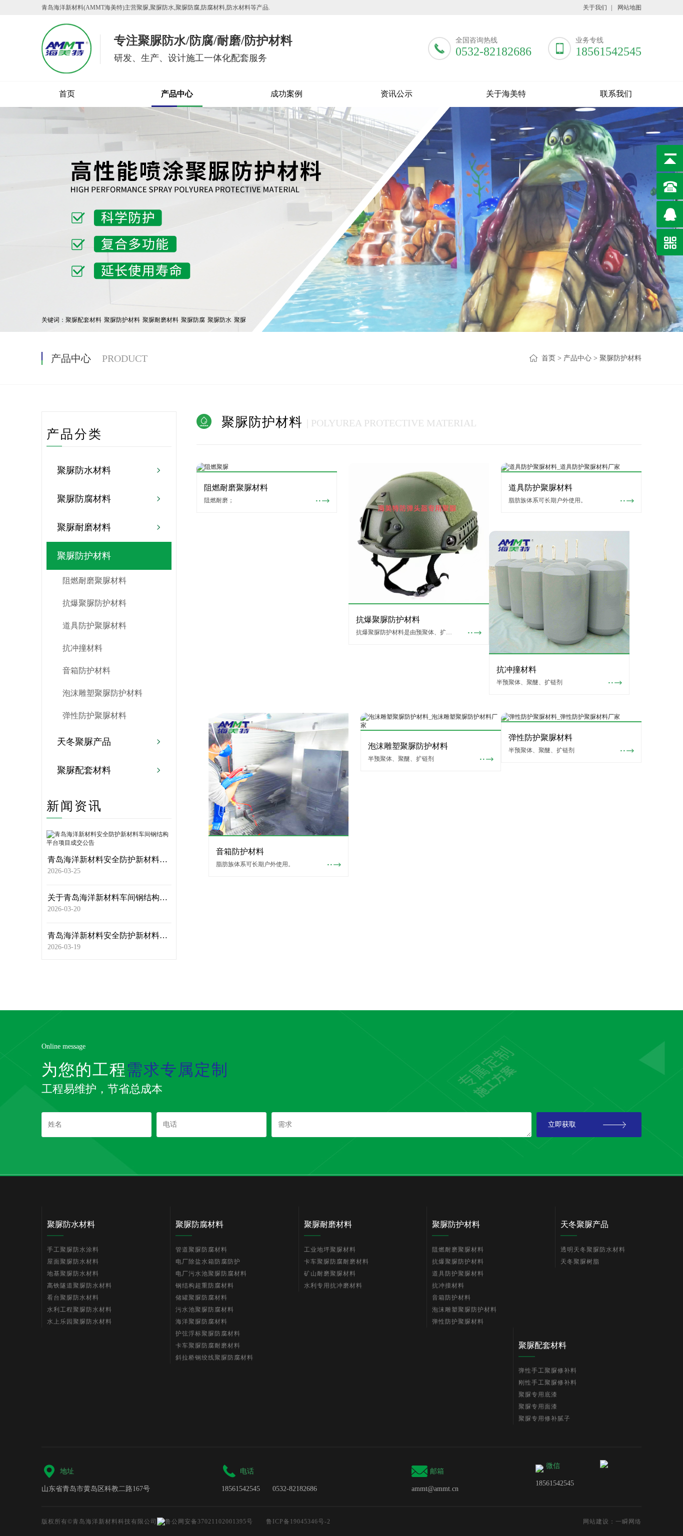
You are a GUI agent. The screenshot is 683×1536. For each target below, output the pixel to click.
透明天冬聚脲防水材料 (593, 1249)
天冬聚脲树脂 (580, 1261)
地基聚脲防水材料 (73, 1273)
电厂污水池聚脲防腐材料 (211, 1273)
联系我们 (506, 170)
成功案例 (286, 93)
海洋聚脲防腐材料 (202, 1321)
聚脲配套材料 (177, 247)
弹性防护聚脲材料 (94, 715)
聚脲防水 (220, 319)
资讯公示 (396, 93)
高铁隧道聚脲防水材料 (79, 1285)
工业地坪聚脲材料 (330, 1249)
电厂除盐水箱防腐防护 (208, 1261)
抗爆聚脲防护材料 (94, 603)
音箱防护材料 (86, 670)
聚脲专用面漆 (538, 1406)
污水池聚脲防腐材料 (205, 1309)
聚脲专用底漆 (538, 1394)
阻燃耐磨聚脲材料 (94, 580)
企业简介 (506, 119)
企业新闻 (397, 119)
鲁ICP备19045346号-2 (298, 1521)
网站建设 (596, 1521)
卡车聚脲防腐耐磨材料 (208, 1345)
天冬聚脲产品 (177, 221)
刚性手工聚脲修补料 (547, 1382)
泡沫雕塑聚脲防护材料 (102, 693)
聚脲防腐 (193, 319)
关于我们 (595, 7)
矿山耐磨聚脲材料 (330, 1273)
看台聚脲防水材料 (73, 1297)
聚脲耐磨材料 (177, 170)
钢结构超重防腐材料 (205, 1285)
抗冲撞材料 (82, 648)
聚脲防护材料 (177, 196)
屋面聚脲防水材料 (73, 1261)
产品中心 (177, 93)
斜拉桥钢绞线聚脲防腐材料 (215, 1357)
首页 (67, 93)
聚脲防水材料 (177, 119)
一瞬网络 (629, 1521)
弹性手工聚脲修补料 (547, 1370)
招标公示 (287, 170)
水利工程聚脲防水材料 (79, 1309)
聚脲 (240, 319)
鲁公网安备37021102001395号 (209, 1521)
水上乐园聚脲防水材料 (79, 1321)
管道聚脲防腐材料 (202, 1249)
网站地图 (630, 7)
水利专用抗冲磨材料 (333, 1285)
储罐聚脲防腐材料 (202, 1297)
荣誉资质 (506, 145)
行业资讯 (397, 145)
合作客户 (287, 145)
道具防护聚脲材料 (94, 625)
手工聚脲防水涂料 (73, 1249)
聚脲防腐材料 (177, 145)
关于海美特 (506, 93)
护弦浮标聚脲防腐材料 (208, 1333)
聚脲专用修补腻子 (544, 1418)
